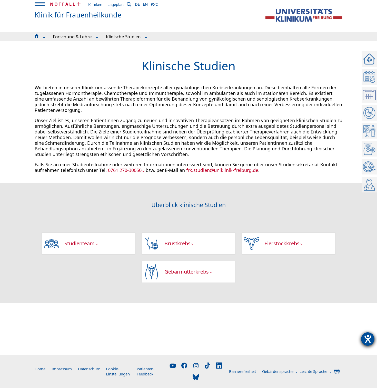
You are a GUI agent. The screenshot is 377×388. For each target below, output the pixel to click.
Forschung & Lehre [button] (72, 37)
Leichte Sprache (315, 371)
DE (137, 3)
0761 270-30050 (125, 170)
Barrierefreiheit (244, 371)
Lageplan (115, 4)
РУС (154, 3)
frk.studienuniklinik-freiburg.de (222, 170)
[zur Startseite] (303, 15)
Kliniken (95, 4)
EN (145, 3)
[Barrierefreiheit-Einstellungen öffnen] (367, 339)
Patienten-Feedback (146, 371)
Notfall (63, 4)
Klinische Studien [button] (123, 37)
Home (42, 368)
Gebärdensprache (279, 371)
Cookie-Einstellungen (118, 371)
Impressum (63, 368)
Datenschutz (90, 368)
